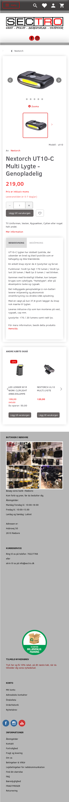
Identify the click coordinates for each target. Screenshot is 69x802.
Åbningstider (12, 738)
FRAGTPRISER (13, 785)
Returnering (11, 790)
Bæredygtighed (13, 781)
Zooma (35, 106)
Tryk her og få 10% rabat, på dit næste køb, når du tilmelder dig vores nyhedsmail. (31, 666)
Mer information (14, 231)
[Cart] (61, 5)
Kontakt (10, 743)
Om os (9, 757)
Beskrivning (16, 242)
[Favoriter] (44, 5)
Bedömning (36, 242)
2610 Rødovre (13, 533)
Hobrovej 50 (12, 528)
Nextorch (15, 150)
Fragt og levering (14, 752)
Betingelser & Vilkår (15, 762)
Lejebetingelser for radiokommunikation (25, 767)
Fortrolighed (12, 748)
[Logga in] (53, 5)
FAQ (8, 776)
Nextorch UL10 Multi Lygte (46, 388)
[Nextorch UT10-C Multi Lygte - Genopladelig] (34, 80)
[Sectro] (34, 22)
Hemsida (13, 328)
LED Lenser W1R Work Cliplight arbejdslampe (18, 390)
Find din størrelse (14, 771)
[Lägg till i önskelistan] (40, 213)
